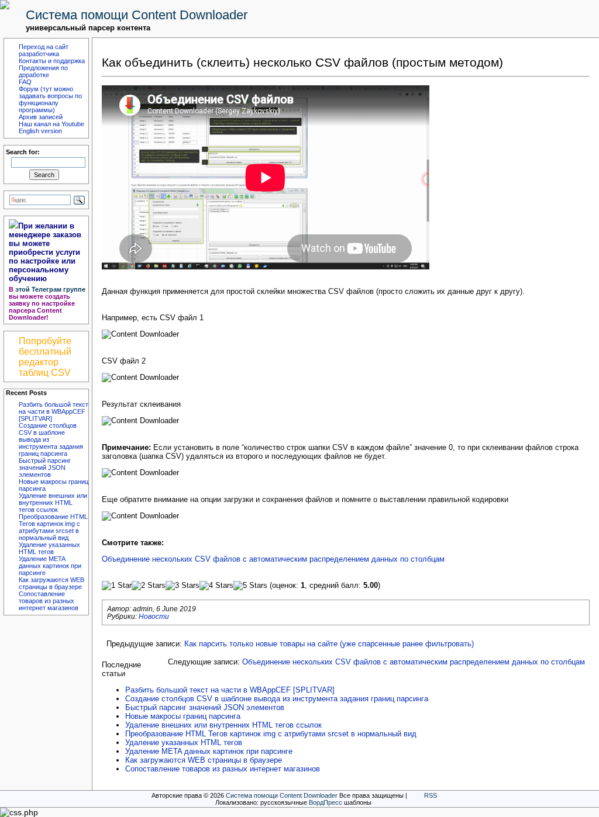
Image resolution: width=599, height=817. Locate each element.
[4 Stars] (216, 585)
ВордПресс (325, 802)
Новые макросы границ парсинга (182, 716)
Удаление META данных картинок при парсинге (50, 565)
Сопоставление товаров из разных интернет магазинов (48, 600)
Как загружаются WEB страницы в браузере (51, 583)
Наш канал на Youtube (51, 123)
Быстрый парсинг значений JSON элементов (45, 467)
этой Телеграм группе (50, 289)
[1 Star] (117, 585)
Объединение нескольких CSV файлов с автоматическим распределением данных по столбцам (273, 559)
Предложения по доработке (43, 71)
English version (40, 130)
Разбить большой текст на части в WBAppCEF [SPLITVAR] (53, 411)
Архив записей (41, 116)
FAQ (25, 81)
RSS (430, 795)
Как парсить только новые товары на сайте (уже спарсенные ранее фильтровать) (329, 643)
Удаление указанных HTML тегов (49, 548)
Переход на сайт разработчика (43, 50)
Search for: (23, 151)
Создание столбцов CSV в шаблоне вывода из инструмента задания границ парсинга (276, 698)
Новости (154, 616)
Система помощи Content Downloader (136, 15)
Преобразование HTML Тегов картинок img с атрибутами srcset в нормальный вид (53, 527)
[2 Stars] (149, 585)
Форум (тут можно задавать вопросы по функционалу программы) (50, 99)
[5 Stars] (250, 585)
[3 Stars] (182, 585)
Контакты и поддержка (52, 60)
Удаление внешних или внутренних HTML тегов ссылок (53, 502)
